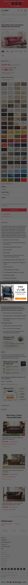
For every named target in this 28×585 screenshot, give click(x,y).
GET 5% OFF (21, 298)
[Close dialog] (26, 284)
